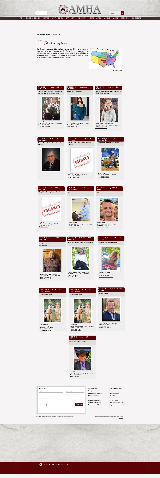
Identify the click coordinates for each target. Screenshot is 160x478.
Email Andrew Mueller (105, 327)
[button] (33, 18)
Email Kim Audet (43, 227)
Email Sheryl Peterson (74, 276)
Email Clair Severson (45, 278)
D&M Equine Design (69, 416)
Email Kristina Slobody (44, 126)
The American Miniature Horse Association (48, 416)
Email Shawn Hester (102, 227)
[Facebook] (46, 404)
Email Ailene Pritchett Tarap (106, 277)
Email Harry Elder (74, 376)
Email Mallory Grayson (73, 126)
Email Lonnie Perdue (103, 177)
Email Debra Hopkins (101, 128)
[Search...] (122, 13)
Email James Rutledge (75, 227)
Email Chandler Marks (74, 177)
